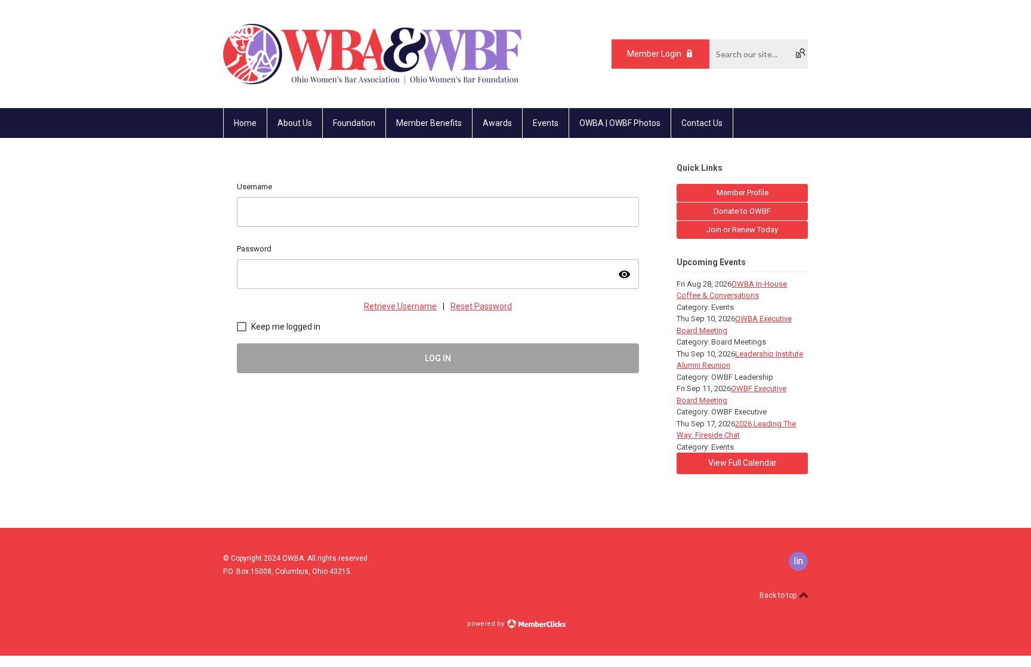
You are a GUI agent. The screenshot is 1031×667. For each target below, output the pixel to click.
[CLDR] (372, 81)
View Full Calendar (742, 463)
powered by (486, 624)
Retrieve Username (400, 306)
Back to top (779, 595)
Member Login (654, 54)
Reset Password (481, 306)
